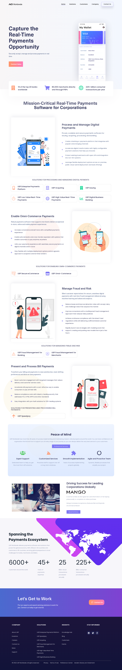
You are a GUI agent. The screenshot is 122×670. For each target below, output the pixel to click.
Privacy (46, 663)
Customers (84, 4)
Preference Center (66, 663)
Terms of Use (54, 663)
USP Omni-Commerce (61, 273)
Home (63, 4)
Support (14, 652)
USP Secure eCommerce (28, 273)
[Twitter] (93, 633)
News (13, 648)
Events (64, 644)
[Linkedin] (89, 633)
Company (95, 4)
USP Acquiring (58, 188)
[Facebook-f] (97, 633)
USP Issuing (91, 188)
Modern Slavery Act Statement (84, 663)
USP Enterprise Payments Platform (48, 632)
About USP (15, 632)
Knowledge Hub (67, 632)
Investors (15, 636)
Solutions (72, 4)
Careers (14, 640)
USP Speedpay (42, 636)
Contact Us (107, 4)
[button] (16, 64)
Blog (63, 636)
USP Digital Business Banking (46, 657)
